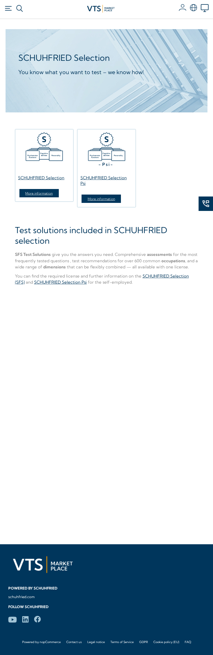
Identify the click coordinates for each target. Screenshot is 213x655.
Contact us (74, 642)
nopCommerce (50, 642)
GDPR (143, 642)
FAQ (188, 642)
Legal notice (96, 642)
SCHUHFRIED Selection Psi (60, 282)
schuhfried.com (21, 596)
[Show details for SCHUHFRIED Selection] (44, 151)
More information (39, 193)
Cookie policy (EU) (166, 642)
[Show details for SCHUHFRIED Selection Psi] (106, 151)
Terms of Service (122, 642)
